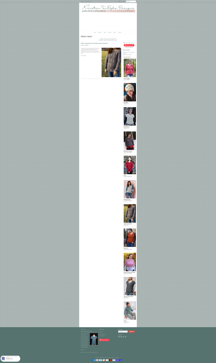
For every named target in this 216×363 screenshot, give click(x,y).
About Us (101, 331)
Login (82, 1)
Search (101, 332)
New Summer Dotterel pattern (86, 331)
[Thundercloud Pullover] (111, 76)
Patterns (99, 32)
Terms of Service (102, 334)
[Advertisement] (108, 22)
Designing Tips (113, 38)
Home (95, 32)
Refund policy (102, 335)
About (115, 32)
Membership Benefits (129, 47)
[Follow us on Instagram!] (123, 337)
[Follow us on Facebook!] (119, 337)
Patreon (119, 32)
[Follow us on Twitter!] (121, 337)
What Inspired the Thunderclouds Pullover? (94, 43)
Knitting (101, 38)
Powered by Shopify (115, 357)
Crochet (104, 38)
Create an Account (88, 1)
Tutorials (109, 32)
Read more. (83, 349)
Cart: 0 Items (122, 1)
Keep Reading (83, 55)
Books (105, 32)
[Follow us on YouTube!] (126, 337)
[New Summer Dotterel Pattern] (94, 344)
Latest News (83, 329)
